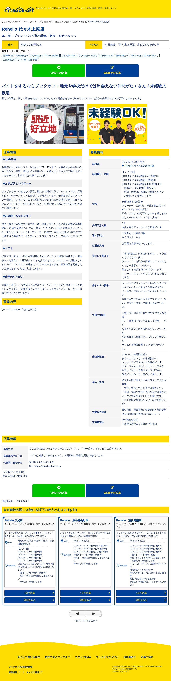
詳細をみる (29, 600)
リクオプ (125, 671)
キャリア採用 (32, 672)
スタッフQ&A (83, 657)
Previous (77, 613)
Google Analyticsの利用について (124, 669)
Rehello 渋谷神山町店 (74, 520)
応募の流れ (147, 657)
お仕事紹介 (129, 657)
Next (93, 613)
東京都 (75, 22)
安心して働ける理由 (29, 657)
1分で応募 (29, 593)
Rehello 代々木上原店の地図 (139, 165)
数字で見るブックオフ (57, 657)
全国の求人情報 (62, 22)
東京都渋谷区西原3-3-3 (16, 476)
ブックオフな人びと (107, 657)
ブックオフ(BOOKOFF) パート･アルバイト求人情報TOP (27, 22)
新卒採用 (13, 672)
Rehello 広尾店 (13, 520)
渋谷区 (84, 22)
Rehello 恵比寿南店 (129, 520)
